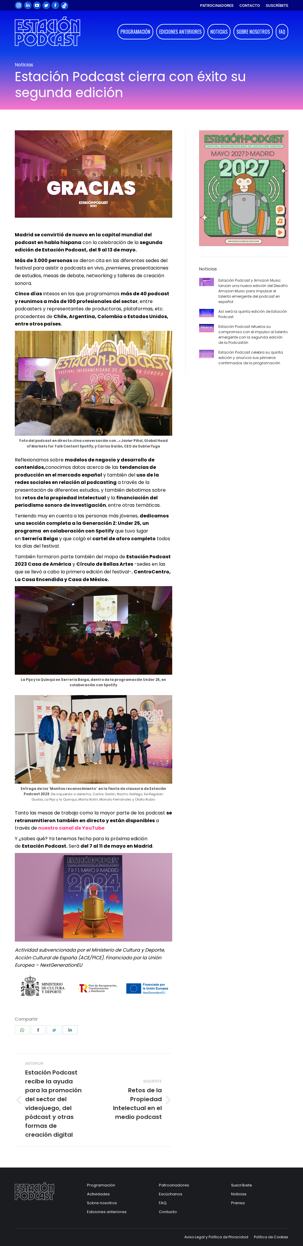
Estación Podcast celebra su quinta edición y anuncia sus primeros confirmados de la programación (250, 357)
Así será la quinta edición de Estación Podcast (252, 314)
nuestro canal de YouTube (71, 828)
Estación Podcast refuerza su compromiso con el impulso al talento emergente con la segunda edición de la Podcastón (253, 334)
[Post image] (206, 282)
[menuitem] (216, 5)
